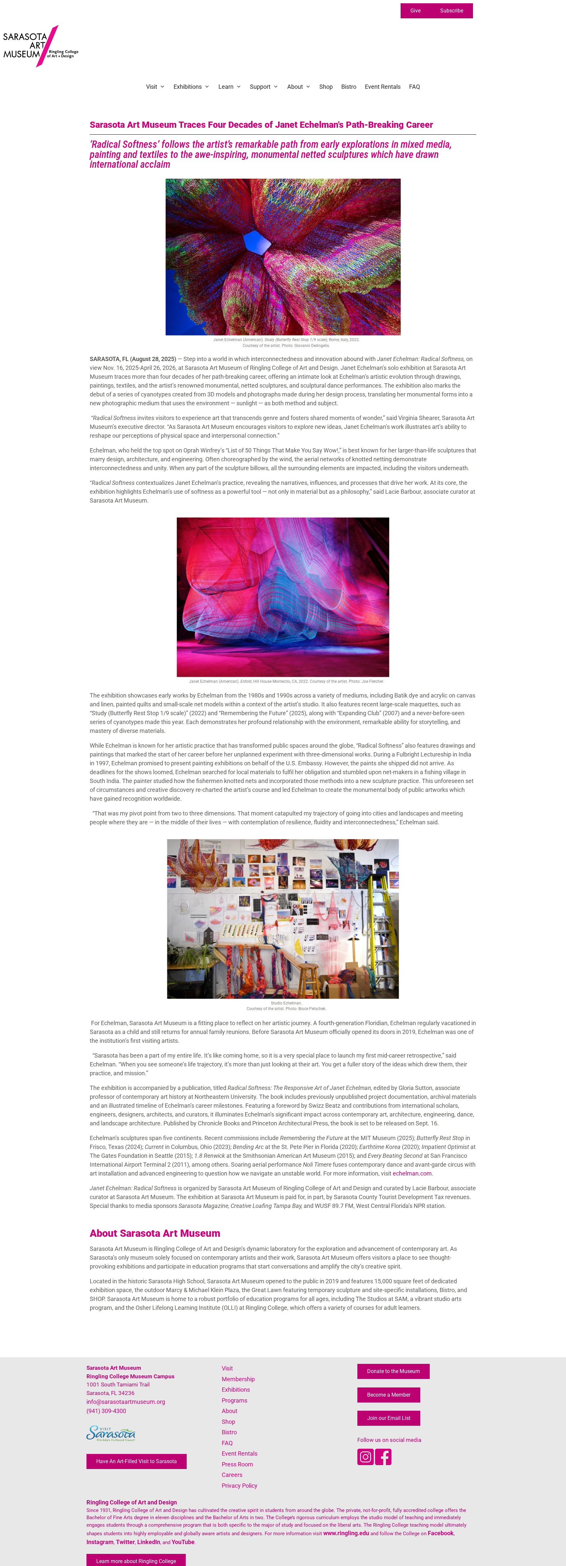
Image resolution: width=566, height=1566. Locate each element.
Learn (226, 86)
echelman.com (412, 1173)
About (295, 86)
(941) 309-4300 (106, 1410)
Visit (151, 86)
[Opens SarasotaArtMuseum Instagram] (366, 1463)
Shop (326, 86)
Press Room (237, 1464)
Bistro (348, 86)
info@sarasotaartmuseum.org (125, 1401)
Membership (238, 1379)
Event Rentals (383, 86)
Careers (232, 1474)
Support (260, 86)
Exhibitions (188, 86)
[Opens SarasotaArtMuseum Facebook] (383, 1463)
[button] (415, 10)
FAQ (414, 86)
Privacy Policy (239, 1485)
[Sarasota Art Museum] (42, 46)
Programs (234, 1400)
